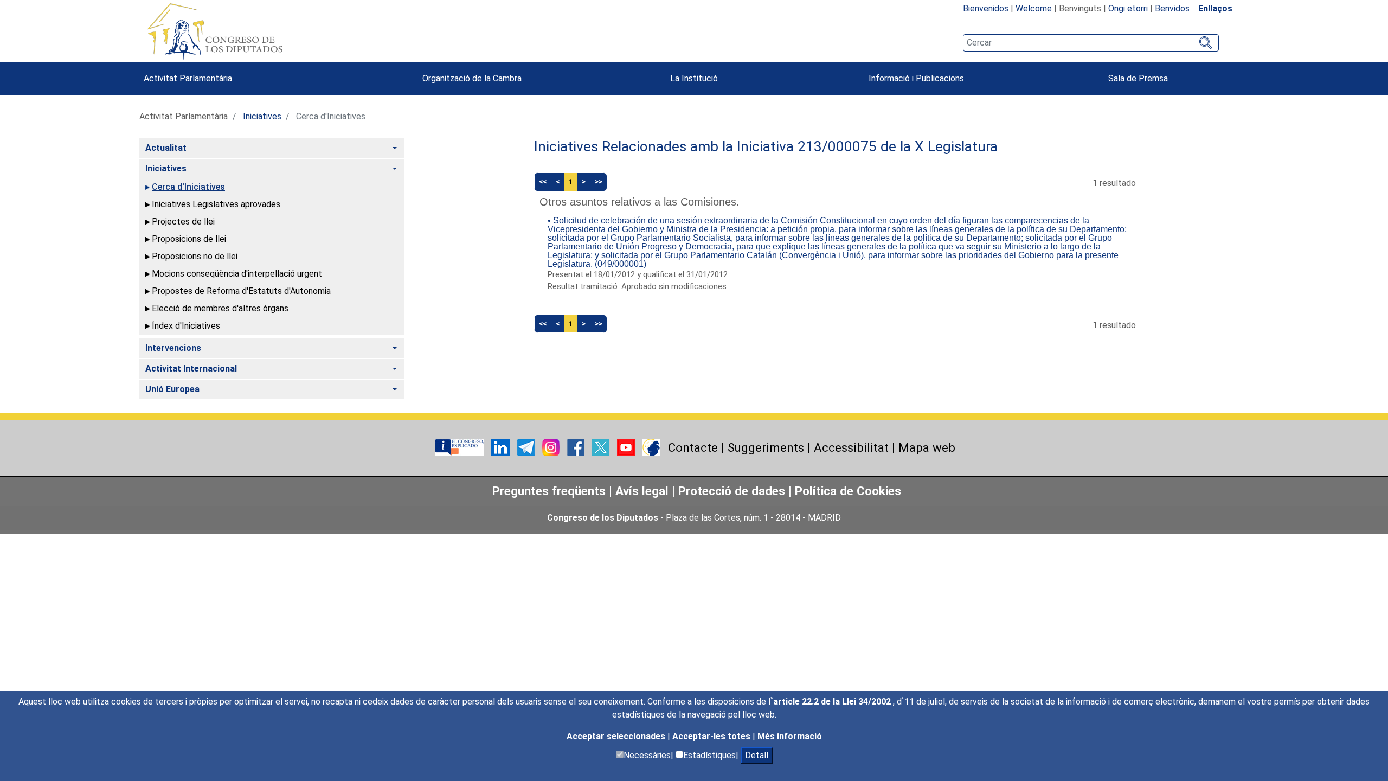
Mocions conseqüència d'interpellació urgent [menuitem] (237, 273)
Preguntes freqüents (549, 491)
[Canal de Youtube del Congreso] (627, 446)
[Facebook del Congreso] (576, 446)
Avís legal (642, 491)
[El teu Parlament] (460, 446)
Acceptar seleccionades (617, 736)
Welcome (1034, 8)
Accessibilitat (851, 447)
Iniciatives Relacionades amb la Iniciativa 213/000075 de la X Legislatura (766, 146)
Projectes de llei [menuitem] (183, 221)
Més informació (789, 736)
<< (543, 181)
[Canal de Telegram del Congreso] (527, 446)
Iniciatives (262, 116)
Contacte (693, 447)
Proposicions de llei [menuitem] (189, 239)
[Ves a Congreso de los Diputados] (214, 31)
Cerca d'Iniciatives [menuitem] (188, 187)
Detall (756, 755)
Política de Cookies (848, 491)
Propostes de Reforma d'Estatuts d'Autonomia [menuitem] (241, 291)
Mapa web (926, 447)
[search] (1091, 43)
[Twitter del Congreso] (601, 446)
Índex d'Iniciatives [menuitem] (186, 326)
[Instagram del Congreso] (551, 446)
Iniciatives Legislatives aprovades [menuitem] (216, 204)
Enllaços (1215, 8)
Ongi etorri (1128, 8)
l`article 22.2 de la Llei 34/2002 (830, 701)
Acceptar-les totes (712, 736)
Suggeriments (766, 447)
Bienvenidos (985, 8)
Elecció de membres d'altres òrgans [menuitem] (220, 308)
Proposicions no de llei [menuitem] (194, 256)
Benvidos (1172, 8)
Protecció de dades (731, 491)
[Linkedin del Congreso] (502, 446)
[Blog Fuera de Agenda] (651, 446)
